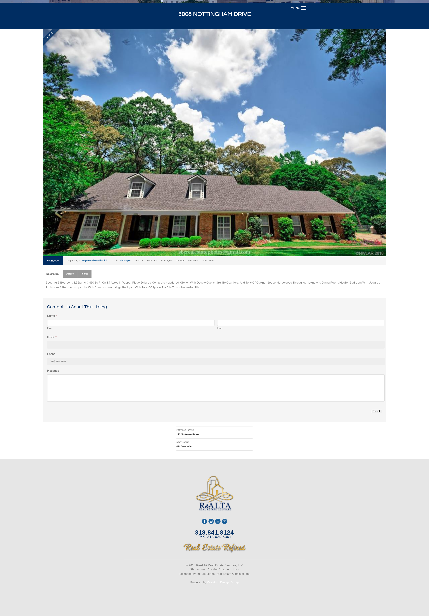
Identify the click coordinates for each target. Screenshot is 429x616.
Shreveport (125, 260)
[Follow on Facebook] (204, 521)
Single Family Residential (94, 260)
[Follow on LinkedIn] (218, 521)
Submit (377, 411)
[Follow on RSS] (224, 521)
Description (52, 274)
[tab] (52, 274)
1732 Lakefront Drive (187, 432)
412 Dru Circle (184, 444)
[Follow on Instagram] (211, 521)
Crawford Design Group (223, 582)
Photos (84, 274)
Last (220, 328)
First (49, 328)
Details (70, 274)
